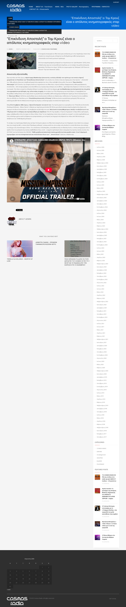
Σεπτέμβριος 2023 (102, 245)
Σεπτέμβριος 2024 (102, 207)
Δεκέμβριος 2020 (102, 345)
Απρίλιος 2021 (101, 333)
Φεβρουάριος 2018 (102, 427)
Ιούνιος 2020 (100, 361)
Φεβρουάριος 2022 (102, 301)
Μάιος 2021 (100, 330)
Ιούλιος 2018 (100, 415)
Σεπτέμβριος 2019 (102, 386)
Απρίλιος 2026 (101, 156)
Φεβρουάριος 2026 (102, 163)
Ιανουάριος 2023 (102, 267)
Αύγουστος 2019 (101, 390)
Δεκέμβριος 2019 (102, 377)
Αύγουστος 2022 (101, 282)
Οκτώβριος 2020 (102, 352)
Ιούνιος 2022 (100, 289)
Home (10, 18)
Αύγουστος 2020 (101, 358)
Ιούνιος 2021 (100, 327)
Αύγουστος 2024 (101, 210)
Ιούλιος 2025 (100, 182)
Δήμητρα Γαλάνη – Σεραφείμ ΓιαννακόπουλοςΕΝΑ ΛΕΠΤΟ (46, 243)
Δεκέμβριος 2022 (102, 270)
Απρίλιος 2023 (101, 257)
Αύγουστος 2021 (101, 320)
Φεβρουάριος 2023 (102, 264)
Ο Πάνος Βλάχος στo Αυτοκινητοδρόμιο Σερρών (108, 127)
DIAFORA (99, 451)
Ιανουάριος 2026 (102, 166)
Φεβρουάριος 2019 (102, 405)
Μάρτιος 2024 (101, 226)
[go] (115, 41)
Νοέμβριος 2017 (101, 434)
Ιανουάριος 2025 (102, 197)
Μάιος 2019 (100, 396)
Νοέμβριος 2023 (101, 238)
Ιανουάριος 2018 (102, 431)
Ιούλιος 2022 (100, 286)
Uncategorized (101, 455)
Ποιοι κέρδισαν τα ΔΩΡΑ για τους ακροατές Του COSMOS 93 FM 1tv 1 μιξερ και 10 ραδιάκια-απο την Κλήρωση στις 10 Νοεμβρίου (77, 262)
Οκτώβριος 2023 (102, 242)
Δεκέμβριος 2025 (102, 169)
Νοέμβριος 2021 (101, 311)
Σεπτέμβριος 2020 (102, 355)
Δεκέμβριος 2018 (102, 408)
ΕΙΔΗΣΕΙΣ (99, 461)
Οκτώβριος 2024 (102, 204)
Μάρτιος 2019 (101, 402)
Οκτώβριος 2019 (102, 383)
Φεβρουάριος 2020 (102, 371)
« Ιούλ (8, 589)
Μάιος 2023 (100, 254)
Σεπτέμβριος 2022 (102, 279)
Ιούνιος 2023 (100, 251)
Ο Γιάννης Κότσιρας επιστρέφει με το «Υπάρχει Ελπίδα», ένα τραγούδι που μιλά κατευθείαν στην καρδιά (110, 91)
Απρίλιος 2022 (101, 295)
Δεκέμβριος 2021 (102, 308)
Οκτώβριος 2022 (102, 276)
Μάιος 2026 (100, 153)
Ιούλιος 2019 (100, 393)
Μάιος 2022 (100, 292)
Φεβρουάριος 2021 (102, 339)
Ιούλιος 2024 (100, 213)
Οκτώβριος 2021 (102, 314)
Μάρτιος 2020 (101, 368)
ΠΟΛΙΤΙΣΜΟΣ (53, 49)
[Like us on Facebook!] (117, 598)
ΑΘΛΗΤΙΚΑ (100, 458)
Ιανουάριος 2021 (102, 342)
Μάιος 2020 (100, 364)
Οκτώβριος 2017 (102, 437)
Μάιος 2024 (100, 219)
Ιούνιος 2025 (100, 185)
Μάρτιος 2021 (101, 336)
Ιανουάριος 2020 (102, 374)
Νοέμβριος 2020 (101, 349)
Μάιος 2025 (100, 188)
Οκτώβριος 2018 (102, 412)
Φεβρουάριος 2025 (102, 194)
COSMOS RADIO (14, 27)
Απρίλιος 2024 (101, 223)
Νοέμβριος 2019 (101, 380)
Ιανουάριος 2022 (102, 305)
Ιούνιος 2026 (100, 150)
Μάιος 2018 (100, 418)
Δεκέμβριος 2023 (102, 235)
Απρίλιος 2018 (101, 421)
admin (11, 49)
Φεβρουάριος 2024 (102, 229)
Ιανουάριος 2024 (102, 232)
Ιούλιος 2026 (100, 147)
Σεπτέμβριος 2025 (102, 179)
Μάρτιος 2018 (101, 424)
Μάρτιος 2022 (101, 298)
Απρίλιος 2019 (101, 399)
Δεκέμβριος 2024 (102, 201)
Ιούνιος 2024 (100, 216)
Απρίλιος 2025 (101, 191)
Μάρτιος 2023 (101, 260)
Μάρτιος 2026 (101, 160)
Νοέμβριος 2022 (101, 273)
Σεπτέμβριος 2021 (102, 317)
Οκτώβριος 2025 (102, 175)
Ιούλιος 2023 (100, 248)
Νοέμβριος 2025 (101, 172)
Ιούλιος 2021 (100, 323)
